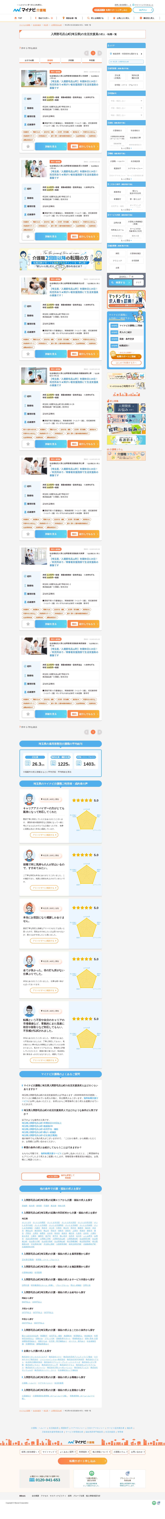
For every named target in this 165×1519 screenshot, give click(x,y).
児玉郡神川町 (36, 1244)
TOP (20, 18)
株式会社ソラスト (33, 1365)
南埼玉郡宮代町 (75, 1244)
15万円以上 (26, 1312)
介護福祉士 (26, 1396)
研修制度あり (77, 1338)
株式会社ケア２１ (67, 1365)
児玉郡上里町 (49, 1244)
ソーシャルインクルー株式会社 (52, 1359)
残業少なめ (42, 1341)
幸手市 (55, 1236)
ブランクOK (49, 1338)
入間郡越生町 (72, 1239)
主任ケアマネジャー (96, 1428)
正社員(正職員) (28, 1260)
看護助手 (65, 1428)
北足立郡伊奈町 (32, 1239)
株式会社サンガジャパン (35, 1367)
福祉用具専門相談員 (94, 1432)
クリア (138, 282)
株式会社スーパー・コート (45, 1370)
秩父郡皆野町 (85, 1241)
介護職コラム (119, 1452)
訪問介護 (25, 1285)
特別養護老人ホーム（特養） (42, 1285)
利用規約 (83, 1452)
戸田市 (28, 1233)
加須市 (87, 1228)
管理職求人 (77, 1336)
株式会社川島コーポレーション (59, 1367)
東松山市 (29, 1231)
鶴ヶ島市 (63, 1236)
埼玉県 (45, 799)
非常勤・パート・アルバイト (47, 1260)
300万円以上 (39, 1323)
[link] (29, 60)
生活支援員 (58, 1383)
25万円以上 (48, 1312)
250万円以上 (27, 1323)
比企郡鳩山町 (59, 1241)
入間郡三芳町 (45, 1239)
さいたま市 (26, 1222)
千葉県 (46, 1206)
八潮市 (93, 1233)
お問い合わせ (137, 1452)
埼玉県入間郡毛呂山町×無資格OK (37, 1126)
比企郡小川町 (34, 1241)
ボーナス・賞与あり (77, 1341)
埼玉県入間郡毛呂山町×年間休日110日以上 (42, 1123)
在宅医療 (38, 1272)
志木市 (50, 1233)
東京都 (53, 1206)
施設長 (130, 1428)
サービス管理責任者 (74, 1432)
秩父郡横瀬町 (72, 1241)
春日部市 (38, 1231)
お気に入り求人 (123, 18)
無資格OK (88, 1336)
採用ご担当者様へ (29, 1452)
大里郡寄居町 (61, 1244)
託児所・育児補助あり (58, 1341)
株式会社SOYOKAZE (75, 1359)
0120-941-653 (48, 1480)
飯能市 (80, 1228)
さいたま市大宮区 (69, 1222)
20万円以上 (37, 1312)
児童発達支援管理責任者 (52, 1432)
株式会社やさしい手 (50, 1365)
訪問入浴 (86, 1285)
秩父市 (66, 1228)
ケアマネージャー (45, 1383)
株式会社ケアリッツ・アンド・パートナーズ (62, 1362)
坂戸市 (48, 1236)
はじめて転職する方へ (126, 363)
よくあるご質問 (66, 1452)
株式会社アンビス (81, 1367)
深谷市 (68, 1231)
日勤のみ (39, 1338)
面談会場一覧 (71, 18)
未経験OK (68, 1336)
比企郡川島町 (47, 1241)
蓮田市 (41, 1236)
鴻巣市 (60, 1231)
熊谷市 (44, 1228)
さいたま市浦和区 (56, 1225)
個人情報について (100, 1452)
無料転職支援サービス (51, 1153)
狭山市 (46, 1231)
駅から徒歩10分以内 (30, 1336)
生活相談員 (54, 1428)
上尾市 (75, 1231)
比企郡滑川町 (85, 1239)
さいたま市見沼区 (85, 1222)
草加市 (82, 1231)
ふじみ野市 (87, 1236)
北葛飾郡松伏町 (28, 1247)
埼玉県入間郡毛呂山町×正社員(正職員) (39, 1135)
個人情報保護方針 (93, 1496)
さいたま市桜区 (41, 1225)
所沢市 (73, 1228)
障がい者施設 (76, 1285)
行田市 (59, 1228)
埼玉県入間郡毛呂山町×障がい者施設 (39, 1132)
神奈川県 (61, 1206)
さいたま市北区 (53, 1222)
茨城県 (24, 1206)
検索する (120, 282)
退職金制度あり (42, 1344)
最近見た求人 (148, 18)
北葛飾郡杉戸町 (89, 1244)
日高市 (71, 1236)
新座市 (64, 1233)
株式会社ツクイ (55, 1357)
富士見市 (25, 1236)
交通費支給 (30, 1344)
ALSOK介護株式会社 (34, 1362)
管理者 (120, 1432)
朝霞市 (42, 1233)
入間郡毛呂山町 (121, 62)
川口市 (51, 1228)
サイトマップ (48, 1452)
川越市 (37, 1228)
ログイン (143, 10)
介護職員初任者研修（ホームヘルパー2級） (50, 1396)
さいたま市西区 (39, 1222)
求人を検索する (97, 18)
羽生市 (53, 1231)
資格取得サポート (63, 1338)
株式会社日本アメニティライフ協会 (77, 1357)
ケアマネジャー (78, 1428)
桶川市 (71, 1233)
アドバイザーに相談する (43, 835)
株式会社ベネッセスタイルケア (34, 1357)
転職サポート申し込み (82, 1461)
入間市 (35, 1233)
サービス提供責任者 (115, 1428)
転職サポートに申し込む (111, 10)
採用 (70, 1496)
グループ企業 (78, 1496)
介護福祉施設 (27, 1272)
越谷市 (89, 1231)
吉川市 (78, 1236)
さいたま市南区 (71, 1225)
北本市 (86, 1233)
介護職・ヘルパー (29, 1383)
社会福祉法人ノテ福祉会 (68, 1370)
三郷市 (33, 1236)
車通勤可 (43, 1336)
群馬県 (39, 1206)
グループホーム (62, 1285)
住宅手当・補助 (55, 1336)
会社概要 (35, 1496)
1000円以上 (37, 1302)
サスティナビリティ (58, 1496)
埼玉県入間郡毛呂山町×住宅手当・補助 (40, 1129)
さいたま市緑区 (86, 1225)
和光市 (57, 1233)
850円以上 (26, 1302)
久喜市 (78, 1233)
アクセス (44, 1496)
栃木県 (32, 1206)
